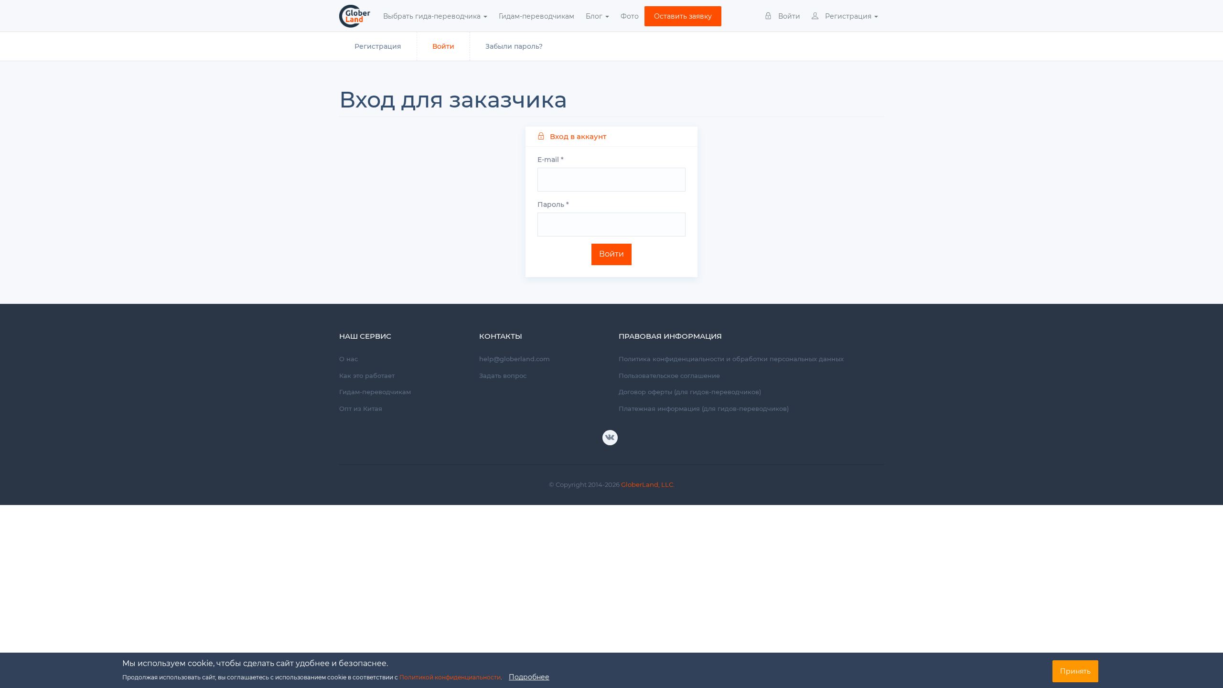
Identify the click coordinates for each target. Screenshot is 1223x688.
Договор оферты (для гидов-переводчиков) (690, 392)
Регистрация (848, 16)
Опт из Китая (360, 408)
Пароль (553, 204)
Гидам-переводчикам (536, 16)
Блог (595, 16)
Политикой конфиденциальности (450, 677)
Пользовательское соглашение (669, 375)
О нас (348, 359)
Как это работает (367, 375)
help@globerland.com (514, 359)
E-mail (550, 159)
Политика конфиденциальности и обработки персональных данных (731, 359)
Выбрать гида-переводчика (433, 16)
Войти (788, 16)
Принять (1075, 671)
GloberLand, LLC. (648, 484)
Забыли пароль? (514, 46)
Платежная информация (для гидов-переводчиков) (704, 408)
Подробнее (529, 677)
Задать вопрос (502, 375)
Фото (630, 16)
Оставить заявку (683, 16)
